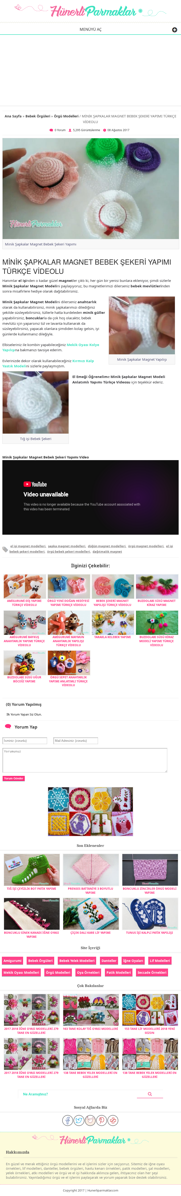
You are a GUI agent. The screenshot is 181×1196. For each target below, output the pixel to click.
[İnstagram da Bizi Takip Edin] (90, 1120)
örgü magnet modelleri (146, 546)
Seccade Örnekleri (152, 972)
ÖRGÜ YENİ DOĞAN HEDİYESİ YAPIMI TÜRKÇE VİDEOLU (68, 603)
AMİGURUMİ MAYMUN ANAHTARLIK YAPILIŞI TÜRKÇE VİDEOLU (68, 641)
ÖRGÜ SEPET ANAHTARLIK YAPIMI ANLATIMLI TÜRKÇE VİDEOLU (68, 681)
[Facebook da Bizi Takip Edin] (67, 1120)
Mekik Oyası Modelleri (21, 972)
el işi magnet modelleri (27, 546)
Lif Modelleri (160, 960)
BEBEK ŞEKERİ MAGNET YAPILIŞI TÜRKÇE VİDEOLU (112, 603)
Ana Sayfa (13, 116)
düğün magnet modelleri (107, 546)
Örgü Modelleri (66, 116)
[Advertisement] (90, 70)
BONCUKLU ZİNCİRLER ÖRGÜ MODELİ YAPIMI (150, 891)
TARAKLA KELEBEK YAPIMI (112, 637)
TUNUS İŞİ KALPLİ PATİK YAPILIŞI (149, 933)
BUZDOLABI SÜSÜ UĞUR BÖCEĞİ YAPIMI (24, 679)
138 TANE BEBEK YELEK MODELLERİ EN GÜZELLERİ (90, 1075)
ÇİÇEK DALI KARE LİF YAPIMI (90, 933)
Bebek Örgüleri (37, 116)
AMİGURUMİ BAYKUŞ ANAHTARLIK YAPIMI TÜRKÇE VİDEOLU (24, 641)
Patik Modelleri (119, 972)
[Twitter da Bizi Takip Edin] (79, 1120)
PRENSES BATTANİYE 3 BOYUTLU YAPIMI (90, 891)
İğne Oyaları (133, 960)
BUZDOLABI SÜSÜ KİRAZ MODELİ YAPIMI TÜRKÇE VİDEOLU (156, 641)
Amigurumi (12, 960)
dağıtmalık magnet (107, 551)
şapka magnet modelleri (66, 546)
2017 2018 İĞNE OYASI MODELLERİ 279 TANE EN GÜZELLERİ (31, 1031)
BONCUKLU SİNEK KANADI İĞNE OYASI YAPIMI (31, 935)
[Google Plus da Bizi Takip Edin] (112, 1120)
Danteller (109, 960)
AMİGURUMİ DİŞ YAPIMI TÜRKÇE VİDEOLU (24, 603)
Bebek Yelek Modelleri (77, 960)
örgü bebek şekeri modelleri (68, 551)
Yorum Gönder (13, 778)
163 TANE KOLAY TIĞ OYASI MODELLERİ (90, 1029)
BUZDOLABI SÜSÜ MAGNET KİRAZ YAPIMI (157, 603)
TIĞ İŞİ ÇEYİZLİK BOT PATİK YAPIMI (31, 889)
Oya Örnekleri (88, 972)
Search (150, 1094)
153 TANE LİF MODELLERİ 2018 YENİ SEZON (149, 1031)
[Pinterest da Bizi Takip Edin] (101, 1120)
